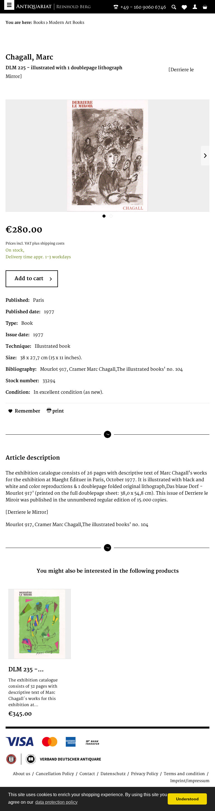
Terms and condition (184, 773)
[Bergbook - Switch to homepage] (53, 7)
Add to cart (29, 278)
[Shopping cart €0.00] (204, 6)
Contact (87, 773)
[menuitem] (194, 6)
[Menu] (9, 5)
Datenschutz (113, 773)
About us (21, 773)
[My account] (194, 6)
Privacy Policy (144, 773)
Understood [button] (187, 799)
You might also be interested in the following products (108, 571)
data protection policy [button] (56, 802)
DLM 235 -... (26, 669)
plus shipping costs (48, 243)
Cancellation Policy (55, 773)
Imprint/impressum (189, 780)
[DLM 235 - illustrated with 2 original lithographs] (39, 624)
